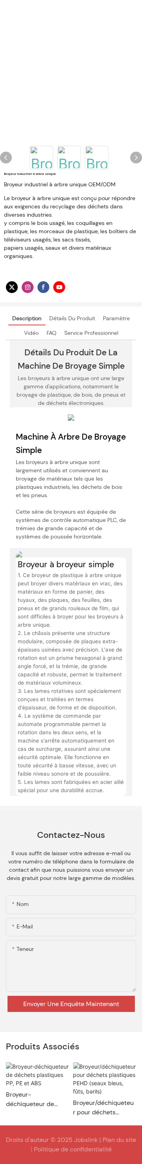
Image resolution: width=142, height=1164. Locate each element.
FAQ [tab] (51, 332)
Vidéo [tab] (31, 332)
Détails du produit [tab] (72, 318)
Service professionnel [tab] (91, 332)
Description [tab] (26, 318)
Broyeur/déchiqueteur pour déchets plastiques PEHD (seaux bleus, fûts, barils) (103, 1108)
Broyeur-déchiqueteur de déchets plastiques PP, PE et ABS (34, 1099)
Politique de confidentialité (73, 1149)
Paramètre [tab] (116, 318)
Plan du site (119, 1140)
